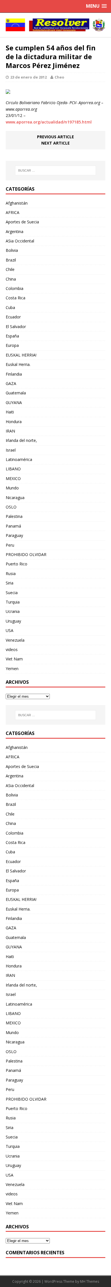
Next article (55, 143)
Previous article (55, 136)
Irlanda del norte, (21, 440)
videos (12, 649)
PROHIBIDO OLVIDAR (26, 554)
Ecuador (13, 317)
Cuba (10, 307)
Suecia (12, 592)
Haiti (10, 412)
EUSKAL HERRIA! (21, 355)
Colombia (14, 288)
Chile (10, 269)
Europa (12, 345)
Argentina (14, 231)
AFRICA (12, 212)
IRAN (10, 431)
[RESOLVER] (55, 25)
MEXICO (13, 478)
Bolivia (12, 250)
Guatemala (16, 393)
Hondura (14, 421)
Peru (10, 545)
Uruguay (13, 621)
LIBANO (13, 468)
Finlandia (14, 374)
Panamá (13, 526)
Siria (9, 583)
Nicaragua (15, 497)
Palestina (14, 516)
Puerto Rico (16, 564)
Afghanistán (17, 203)
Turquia (13, 602)
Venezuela (15, 640)
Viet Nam (14, 659)
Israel (11, 450)
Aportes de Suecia (22, 222)
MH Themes (89, 1281)
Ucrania (13, 611)
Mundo (12, 488)
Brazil (11, 260)
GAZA (11, 383)
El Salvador (16, 326)
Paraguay (14, 535)
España (12, 336)
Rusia (11, 573)
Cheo (59, 77)
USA (9, 630)
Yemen (12, 668)
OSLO (11, 507)
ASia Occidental (20, 241)
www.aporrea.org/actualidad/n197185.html (49, 122)
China (11, 279)
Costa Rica (15, 297)
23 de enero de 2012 (28, 77)
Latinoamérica (19, 459)
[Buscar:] (55, 170)
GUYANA (14, 402)
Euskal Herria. (18, 364)
